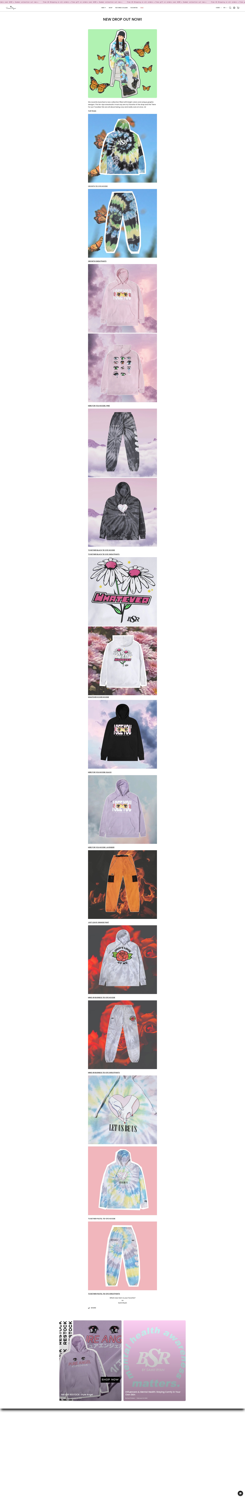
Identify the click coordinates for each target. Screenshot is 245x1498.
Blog (113, 1419)
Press (113, 1426)
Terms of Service (137, 1435)
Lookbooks (115, 1422)
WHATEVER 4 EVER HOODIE (98, 697)
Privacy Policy (136, 1438)
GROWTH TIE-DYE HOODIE (98, 186)
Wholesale (115, 1432)
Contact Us (135, 1416)
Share (93, 1308)
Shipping (134, 1422)
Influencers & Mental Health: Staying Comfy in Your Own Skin (152, 1393)
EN (224, 8)
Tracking (134, 1426)
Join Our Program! (138, 1419)
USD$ (218, 8)
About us (114, 1416)
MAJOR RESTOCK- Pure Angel (77, 1394)
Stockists (115, 1429)
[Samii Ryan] (11, 8)
